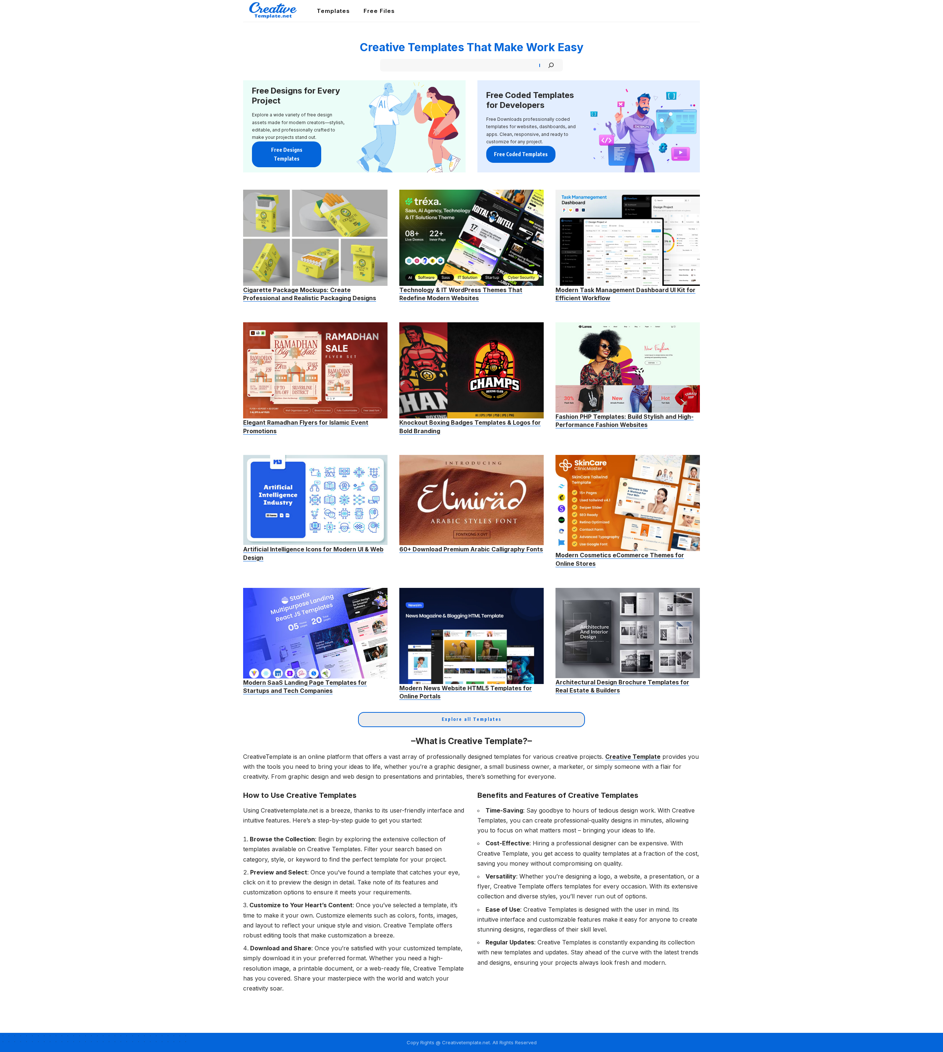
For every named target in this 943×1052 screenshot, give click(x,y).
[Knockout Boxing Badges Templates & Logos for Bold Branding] (471, 370)
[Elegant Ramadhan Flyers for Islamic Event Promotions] (315, 370)
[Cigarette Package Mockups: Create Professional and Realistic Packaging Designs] (315, 238)
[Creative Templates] (274, 11)
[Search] (551, 65)
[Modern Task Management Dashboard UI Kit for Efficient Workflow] (627, 238)
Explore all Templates (471, 719)
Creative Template (632, 756)
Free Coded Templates (521, 154)
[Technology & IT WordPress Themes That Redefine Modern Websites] (471, 238)
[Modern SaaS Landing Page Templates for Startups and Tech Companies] (315, 633)
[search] (695, 11)
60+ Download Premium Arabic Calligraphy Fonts (471, 549)
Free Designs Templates (286, 154)
